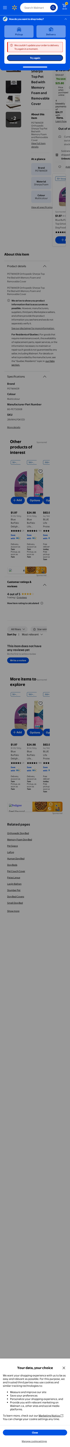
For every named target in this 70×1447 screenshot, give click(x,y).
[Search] (53, 7)
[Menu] (6, 7)
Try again (35, 57)
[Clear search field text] (48, 7)
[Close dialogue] (64, 1367)
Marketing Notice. (49, 1415)
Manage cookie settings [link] (34, 1441)
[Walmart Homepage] (14, 7)
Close (35, 1432)
